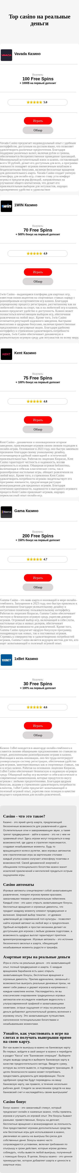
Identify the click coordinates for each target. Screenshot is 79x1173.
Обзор (38, 130)
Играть (38, 121)
